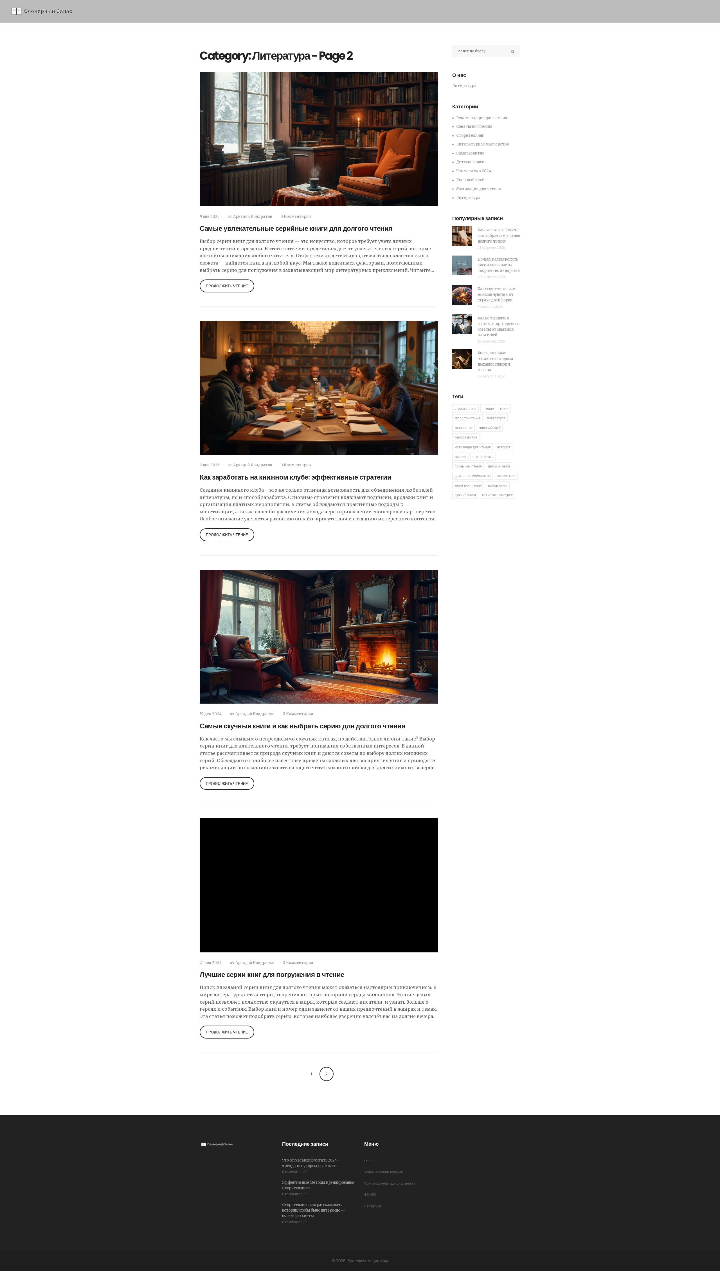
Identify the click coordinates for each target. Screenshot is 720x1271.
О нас (368, 1160)
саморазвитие (465, 437)
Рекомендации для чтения (481, 117)
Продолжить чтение (227, 286)
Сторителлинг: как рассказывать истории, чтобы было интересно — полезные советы (313, 1210)
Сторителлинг (470, 135)
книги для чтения (468, 485)
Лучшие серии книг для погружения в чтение (272, 974)
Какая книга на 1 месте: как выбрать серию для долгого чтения (499, 236)
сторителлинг (465, 408)
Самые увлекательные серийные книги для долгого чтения (296, 228)
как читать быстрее (497, 495)
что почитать (482, 456)
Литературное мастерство (482, 144)
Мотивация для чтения (478, 188)
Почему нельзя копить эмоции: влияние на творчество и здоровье (499, 265)
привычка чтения (468, 466)
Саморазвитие (470, 153)
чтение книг (506, 475)
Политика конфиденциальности (389, 1183)
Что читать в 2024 (473, 171)
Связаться (372, 1206)
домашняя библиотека (472, 475)
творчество (463, 427)
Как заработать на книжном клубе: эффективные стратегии (295, 477)
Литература (468, 197)
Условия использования (383, 1172)
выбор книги (497, 485)
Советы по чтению (474, 126)
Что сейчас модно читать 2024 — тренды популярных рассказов (311, 1163)
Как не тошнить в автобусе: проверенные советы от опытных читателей (499, 326)
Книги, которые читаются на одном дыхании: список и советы (495, 361)
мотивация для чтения (472, 447)
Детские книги (470, 162)
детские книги (499, 466)
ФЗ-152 (370, 1194)
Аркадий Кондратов (252, 216)
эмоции (460, 456)
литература (496, 418)
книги (504, 408)
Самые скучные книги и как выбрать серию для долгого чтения (302, 726)
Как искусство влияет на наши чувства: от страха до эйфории (497, 295)
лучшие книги (465, 495)
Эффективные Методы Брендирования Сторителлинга (318, 1185)
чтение (488, 408)
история (503, 447)
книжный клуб (490, 427)
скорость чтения (467, 418)
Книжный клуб (470, 180)
